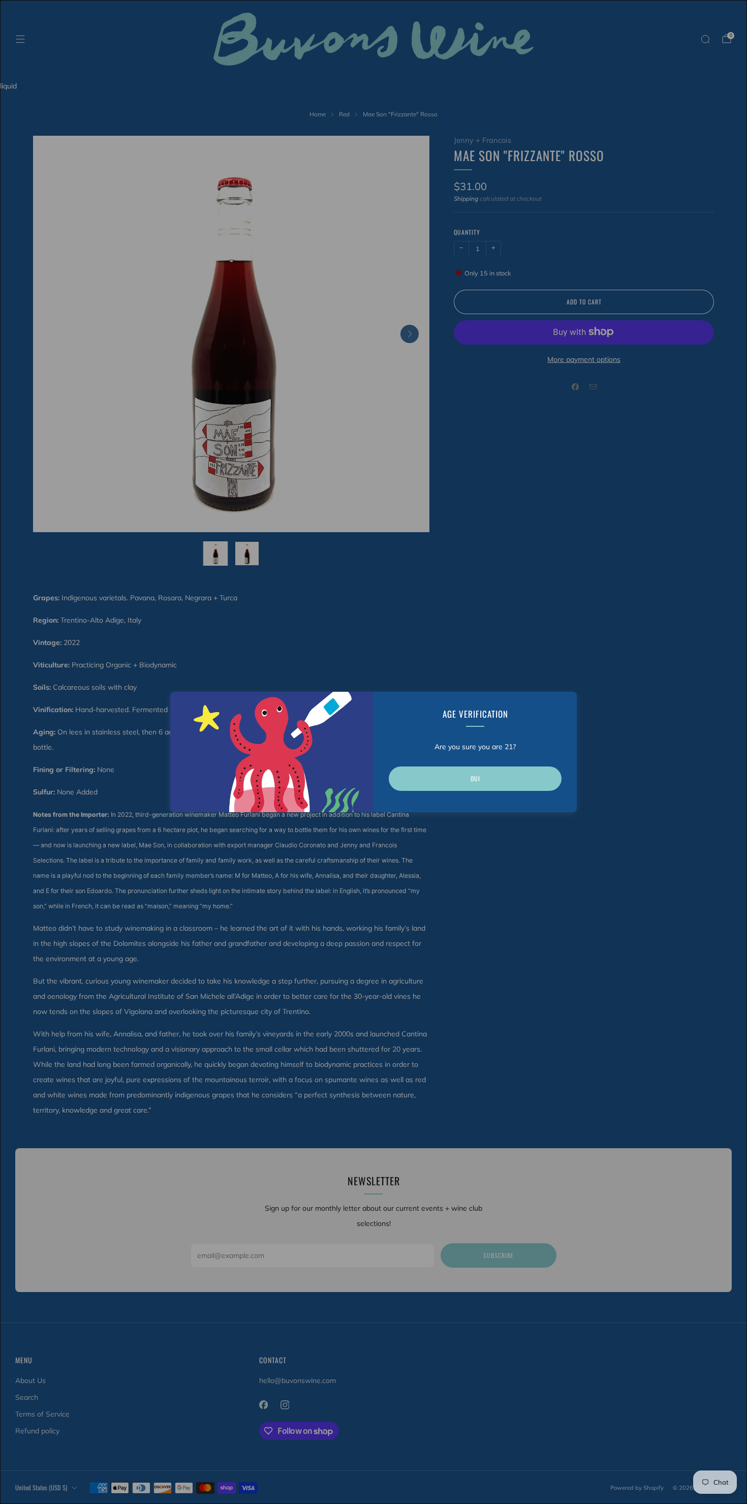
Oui (475, 778)
